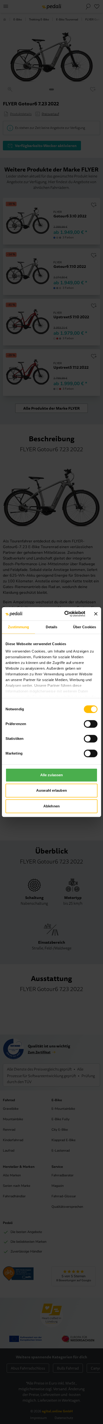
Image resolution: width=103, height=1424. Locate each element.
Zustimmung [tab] (18, 627)
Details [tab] (51, 627)
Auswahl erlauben (51, 790)
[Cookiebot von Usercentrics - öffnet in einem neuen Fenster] (64, 614)
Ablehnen (51, 806)
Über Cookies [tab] (84, 627)
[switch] (90, 724)
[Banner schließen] (95, 613)
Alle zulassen (51, 775)
